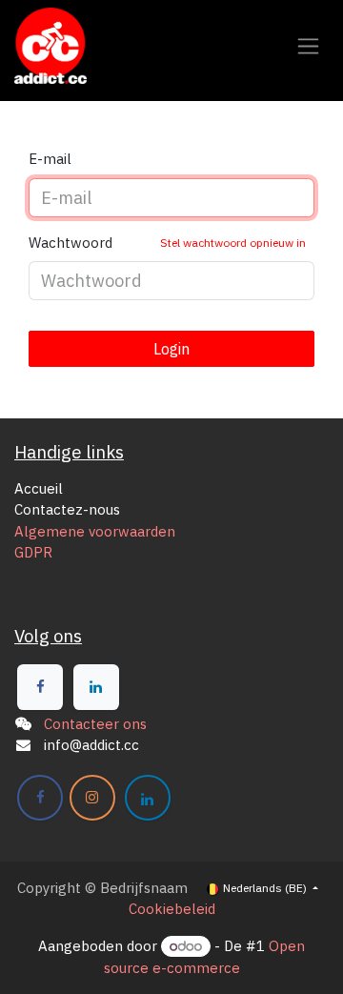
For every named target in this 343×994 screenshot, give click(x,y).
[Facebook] (40, 687)
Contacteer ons (95, 724)
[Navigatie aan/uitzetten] (308, 46)
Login (171, 348)
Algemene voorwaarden (94, 531)
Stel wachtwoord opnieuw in (233, 242)
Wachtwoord (167, 242)
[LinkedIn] (96, 687)
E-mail (50, 159)
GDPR (33, 552)
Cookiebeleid (172, 909)
